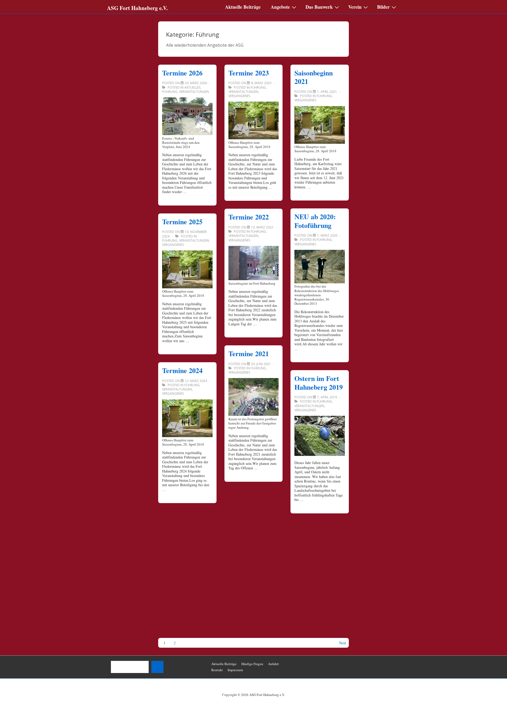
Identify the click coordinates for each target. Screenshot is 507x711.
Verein (355, 6)
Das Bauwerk (319, 6)
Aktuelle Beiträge (243, 6)
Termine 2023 (248, 73)
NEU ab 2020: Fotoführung (315, 221)
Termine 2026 (182, 73)
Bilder (383, 6)
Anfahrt (273, 663)
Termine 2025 (182, 222)
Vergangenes (173, 244)
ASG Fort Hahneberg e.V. (137, 8)
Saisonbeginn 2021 (313, 77)
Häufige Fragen (252, 663)
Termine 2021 (248, 354)
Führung (169, 91)
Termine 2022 (248, 217)
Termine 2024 (182, 370)
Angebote (280, 6)
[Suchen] (157, 667)
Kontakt (217, 669)
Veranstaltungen (194, 91)
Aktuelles (192, 87)
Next (342, 643)
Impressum (235, 669)
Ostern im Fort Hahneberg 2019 (318, 382)
